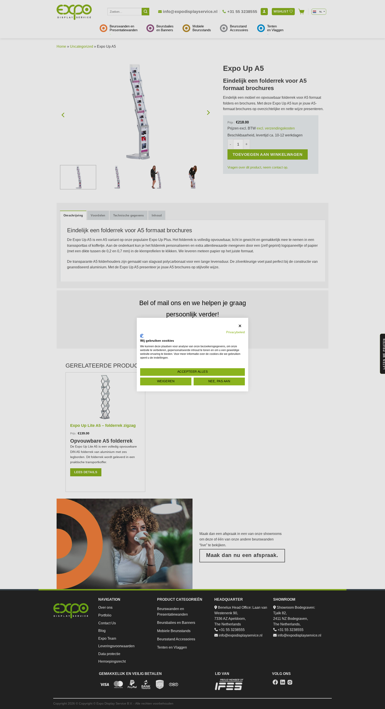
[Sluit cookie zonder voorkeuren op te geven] (240, 326)
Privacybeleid (235, 332)
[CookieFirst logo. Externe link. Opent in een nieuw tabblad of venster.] (141, 336)
